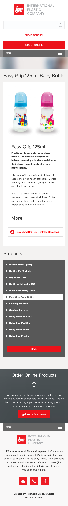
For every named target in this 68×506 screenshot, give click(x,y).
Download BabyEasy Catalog (38, 232)
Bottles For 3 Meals (20, 271)
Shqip (28, 35)
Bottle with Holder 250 (22, 284)
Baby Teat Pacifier (19, 323)
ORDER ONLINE (34, 45)
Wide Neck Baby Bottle (22, 290)
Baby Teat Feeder (19, 329)
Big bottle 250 (17, 277)
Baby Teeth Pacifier (20, 316)
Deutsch (38, 35)
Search (61, 25)
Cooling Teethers (18, 303)
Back (34, 349)
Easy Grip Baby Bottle (21, 297)
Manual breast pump (20, 264)
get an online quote (34, 414)
